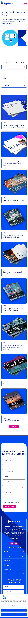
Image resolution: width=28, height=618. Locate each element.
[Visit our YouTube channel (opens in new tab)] (16, 543)
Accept (14, 614)
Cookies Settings (14, 605)
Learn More (23, 603)
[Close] (26, 595)
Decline (14, 610)
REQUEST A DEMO (9, 506)
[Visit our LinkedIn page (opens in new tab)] (11, 543)
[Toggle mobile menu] (25, 3)
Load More (14, 426)
